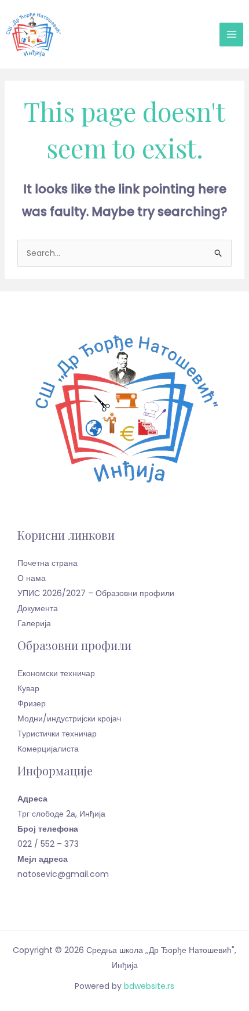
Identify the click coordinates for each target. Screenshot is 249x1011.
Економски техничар (56, 673)
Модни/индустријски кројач (69, 718)
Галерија (34, 623)
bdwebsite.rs (149, 986)
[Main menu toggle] (231, 34)
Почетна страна (47, 563)
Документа (37, 608)
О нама (31, 578)
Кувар (28, 688)
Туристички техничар (57, 733)
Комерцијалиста (48, 748)
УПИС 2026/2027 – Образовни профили (95, 593)
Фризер (31, 703)
